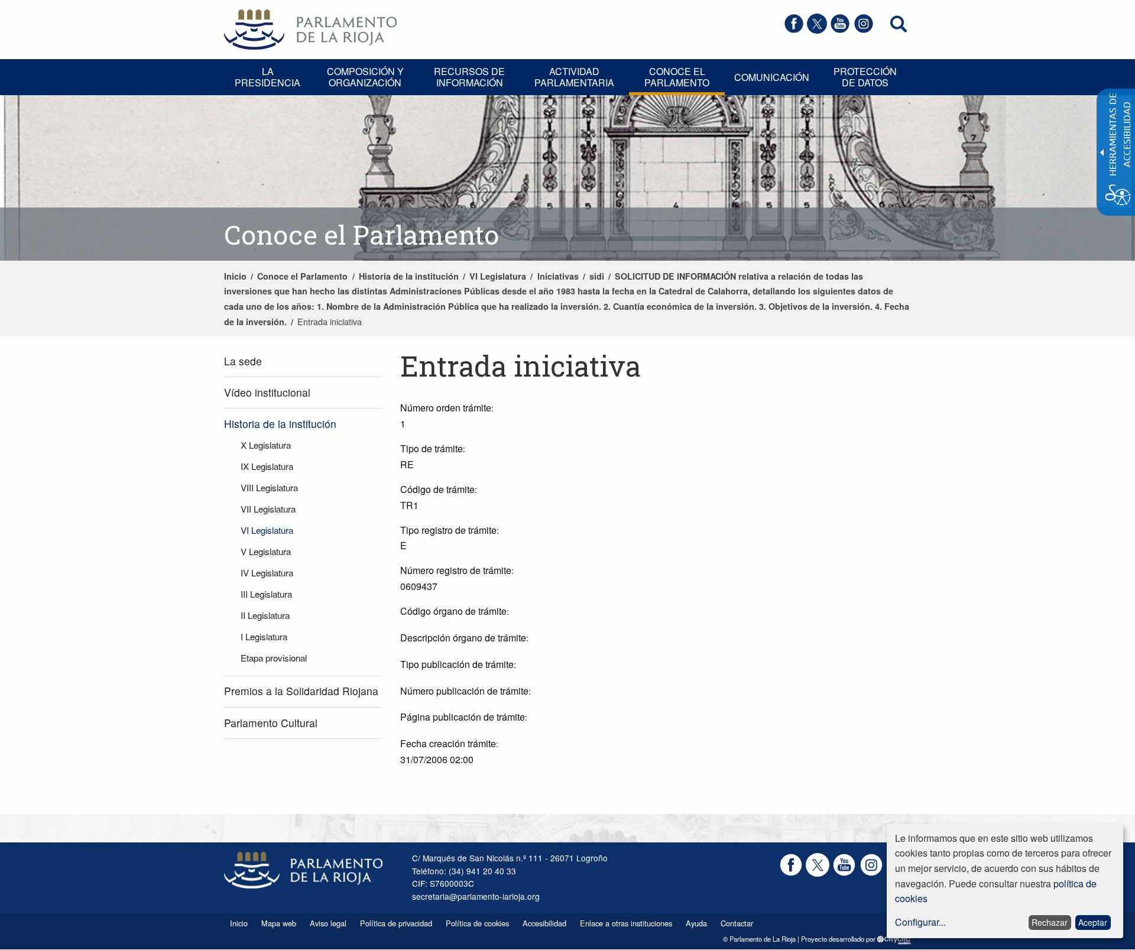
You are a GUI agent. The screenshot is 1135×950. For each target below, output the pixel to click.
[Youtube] (840, 30)
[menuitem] (303, 361)
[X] (817, 30)
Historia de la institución (409, 276)
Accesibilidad (544, 923)
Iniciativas (558, 276)
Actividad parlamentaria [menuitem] (574, 76)
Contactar (737, 923)
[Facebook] (794, 30)
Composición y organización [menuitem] (365, 76)
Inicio (235, 276)
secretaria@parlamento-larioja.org (476, 896)
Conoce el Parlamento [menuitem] (676, 76)
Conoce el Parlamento (302, 276)
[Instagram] (863, 30)
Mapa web (278, 923)
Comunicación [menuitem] (771, 77)
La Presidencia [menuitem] (267, 76)
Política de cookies (477, 923)
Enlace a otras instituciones (626, 923)
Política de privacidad (396, 923)
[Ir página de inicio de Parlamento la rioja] (310, 28)
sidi (596, 276)
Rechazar (1050, 922)
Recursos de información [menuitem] (469, 76)
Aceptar (1092, 922)
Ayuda (696, 923)
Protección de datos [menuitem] (865, 76)
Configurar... (920, 922)
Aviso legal (328, 923)
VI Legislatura (497, 276)
